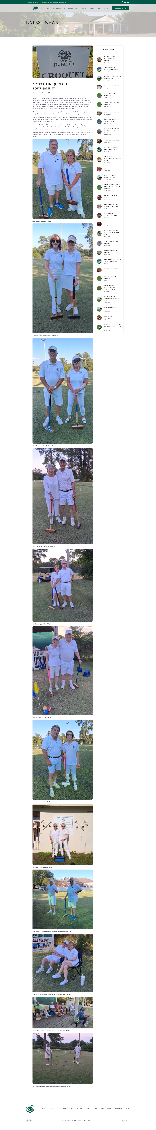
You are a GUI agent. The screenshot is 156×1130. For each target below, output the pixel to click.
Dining (84, 8)
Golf (57, 1109)
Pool (87, 1109)
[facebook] (27, 1120)
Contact (106, 8)
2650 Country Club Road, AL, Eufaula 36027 (54, 2)
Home (28, 27)
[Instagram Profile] (125, 2)
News (99, 8)
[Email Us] (128, 2)
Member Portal (120, 8)
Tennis (64, 1109)
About (48, 8)
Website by (124, 1120)
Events (91, 8)
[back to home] (35, 8)
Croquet (71, 1109)
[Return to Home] (30, 1109)
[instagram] (30, 1120)
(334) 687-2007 (33, 2)
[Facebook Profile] (122, 2)
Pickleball (80, 1109)
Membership (57, 8)
